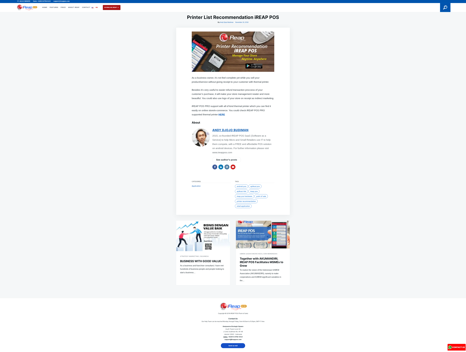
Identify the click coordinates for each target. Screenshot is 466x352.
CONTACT (86, 7)
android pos (241, 186)
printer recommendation (246, 201)
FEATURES (54, 7)
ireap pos (254, 191)
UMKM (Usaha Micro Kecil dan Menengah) (258, 254)
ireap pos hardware (244, 196)
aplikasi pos (255, 186)
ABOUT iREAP (73, 7)
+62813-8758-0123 (235, 337)
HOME (44, 7)
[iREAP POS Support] (456, 349)
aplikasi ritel (241, 191)
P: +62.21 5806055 (23, 1)
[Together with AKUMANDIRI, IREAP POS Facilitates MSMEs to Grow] (263, 235)
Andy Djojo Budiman (226, 22)
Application (196, 186)
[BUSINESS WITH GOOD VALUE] (203, 236)
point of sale (261, 196)
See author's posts (226, 159)
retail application (243, 206)
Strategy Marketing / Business (194, 256)
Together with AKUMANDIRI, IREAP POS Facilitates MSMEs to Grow (261, 262)
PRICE (63, 7)
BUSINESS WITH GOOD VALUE (200, 261)
